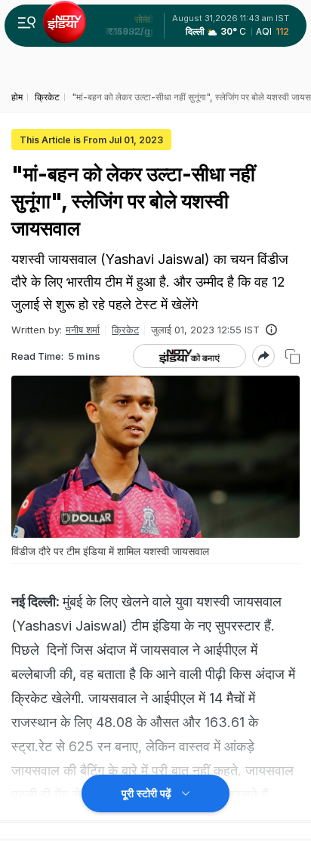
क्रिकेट (125, 330)
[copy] (292, 356)
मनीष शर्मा (83, 330)
